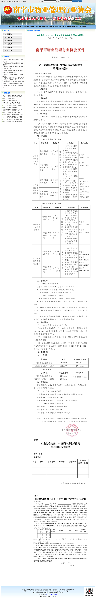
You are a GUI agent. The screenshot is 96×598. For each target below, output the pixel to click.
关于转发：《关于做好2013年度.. (12, 103)
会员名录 (9, 50)
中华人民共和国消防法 (9, 98)
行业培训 (44, 26)
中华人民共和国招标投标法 (10, 107)
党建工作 (78, 26)
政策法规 (21, 26)
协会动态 (38, 26)
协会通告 (27, 26)
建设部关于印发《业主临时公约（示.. (13, 110)
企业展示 (72, 26)
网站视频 (67, 26)
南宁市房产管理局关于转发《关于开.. (13, 117)
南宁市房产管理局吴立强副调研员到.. (13, 121)
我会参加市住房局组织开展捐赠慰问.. (13, 96)
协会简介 (9, 34)
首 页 (10, 26)
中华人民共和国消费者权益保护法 (12, 112)
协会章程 (9, 37)
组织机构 (9, 44)
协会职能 (9, 40)
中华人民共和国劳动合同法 (10, 100)
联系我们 (84, 26)
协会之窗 (15, 26)
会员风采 (49, 26)
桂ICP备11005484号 (51, 594)
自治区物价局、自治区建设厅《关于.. (13, 114)
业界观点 (61, 26)
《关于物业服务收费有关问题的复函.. (13, 119)
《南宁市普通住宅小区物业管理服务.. (13, 105)
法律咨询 (55, 26)
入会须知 (9, 47)
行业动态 (33, 26)
